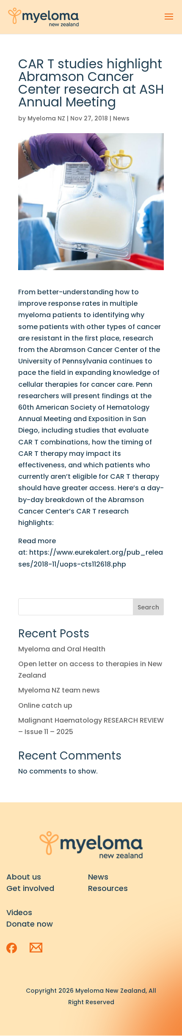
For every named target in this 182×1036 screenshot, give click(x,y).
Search (148, 607)
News (121, 118)
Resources (108, 888)
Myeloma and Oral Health (61, 649)
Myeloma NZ (46, 118)
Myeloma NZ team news (59, 690)
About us (23, 876)
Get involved (30, 888)
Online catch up (45, 705)
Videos (19, 912)
